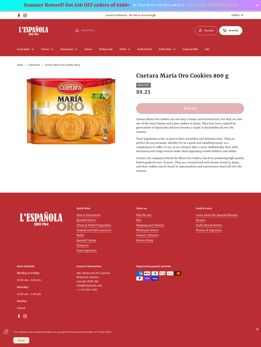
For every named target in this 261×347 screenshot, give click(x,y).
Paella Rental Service (209, 225)
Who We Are (144, 215)
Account (209, 30)
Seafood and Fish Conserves (94, 230)
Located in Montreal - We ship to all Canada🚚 (130, 15)
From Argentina (87, 250)
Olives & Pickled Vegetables (94, 225)
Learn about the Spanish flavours (217, 215)
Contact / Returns (147, 235)
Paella (80, 235)
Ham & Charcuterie (89, 215)
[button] (230, 30)
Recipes (200, 220)
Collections (34, 65)
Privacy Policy (104, 331)
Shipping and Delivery (150, 225)
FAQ (138, 220)
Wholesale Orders (147, 230)
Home (20, 65)
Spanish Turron (86, 240)
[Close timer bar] (257, 5)
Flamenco (83, 245)
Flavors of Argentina (209, 230)
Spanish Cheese (86, 220)
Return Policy (144, 240)
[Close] (257, 329)
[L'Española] (33, 30)
